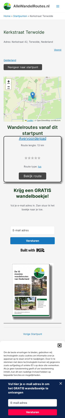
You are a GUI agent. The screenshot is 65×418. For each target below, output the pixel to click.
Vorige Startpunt (32, 334)
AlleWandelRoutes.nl (31, 6)
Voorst (57, 49)
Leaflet (30, 120)
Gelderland (10, 60)
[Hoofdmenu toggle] (58, 6)
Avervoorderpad (32, 138)
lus (39, 166)
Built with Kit (33, 250)
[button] (59, 345)
